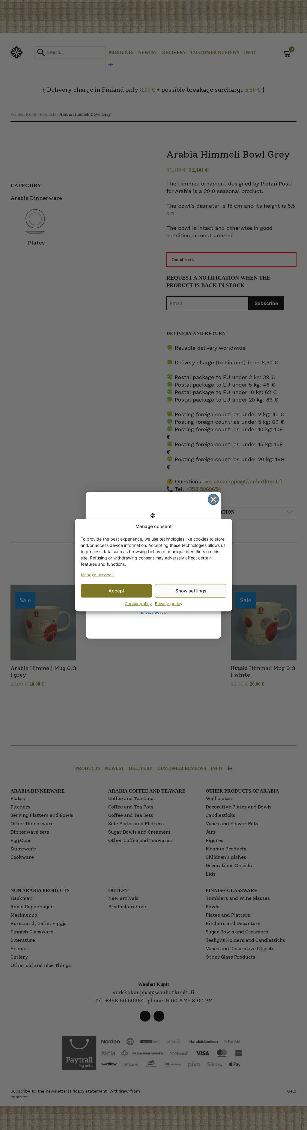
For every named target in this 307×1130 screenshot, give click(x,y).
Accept (116, 591)
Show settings (190, 591)
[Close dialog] (213, 499)
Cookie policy (138, 603)
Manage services (97, 574)
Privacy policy (168, 603)
